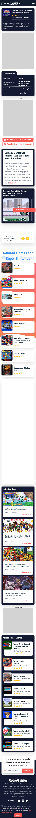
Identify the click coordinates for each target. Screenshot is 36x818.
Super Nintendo (9, 73)
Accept (18, 815)
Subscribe (28, 771)
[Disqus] (18, 405)
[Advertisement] (18, 51)
